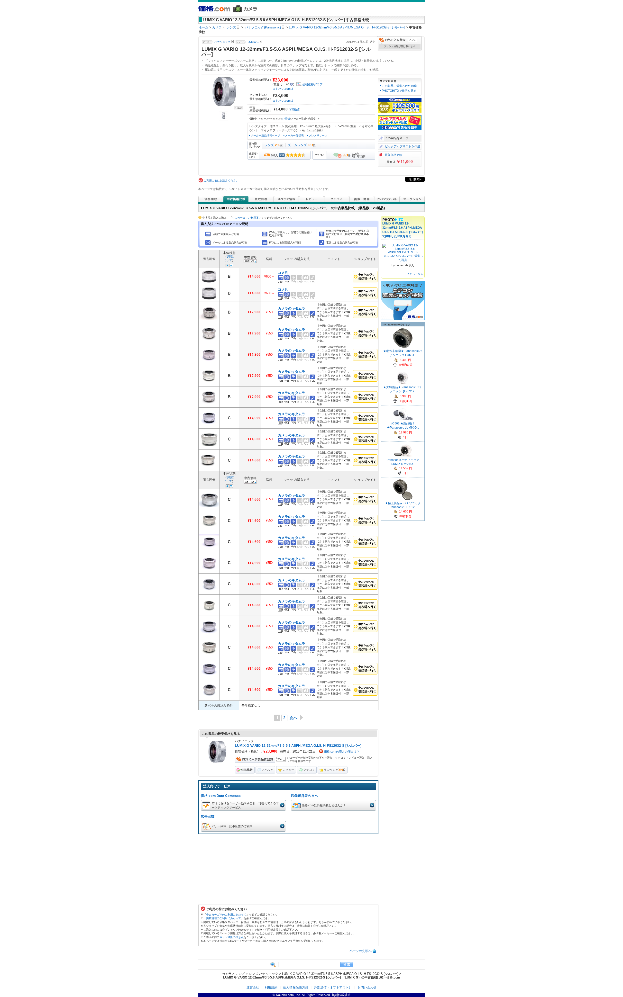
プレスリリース (318, 135)
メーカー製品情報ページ (265, 135)
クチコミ (309, 770)
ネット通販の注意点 (232, 937)
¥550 (269, 312)
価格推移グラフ (312, 84)
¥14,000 (254, 276)
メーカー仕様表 (294, 135)
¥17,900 (254, 312)
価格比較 (247, 770)
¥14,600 (254, 418)
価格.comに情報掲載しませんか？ (324, 805)
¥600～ (269, 276)
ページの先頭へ (360, 951)
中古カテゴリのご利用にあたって (226, 914)
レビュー (288, 770)
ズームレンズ (297, 145)
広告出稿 (207, 816)
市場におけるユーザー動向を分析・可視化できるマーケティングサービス (245, 805)
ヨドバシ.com (282, 88)
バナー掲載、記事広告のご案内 (232, 826)
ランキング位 (335, 770)
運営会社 (253, 987)
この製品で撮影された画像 (399, 86)
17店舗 (286, 118)
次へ (293, 718)
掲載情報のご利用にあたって (223, 918)
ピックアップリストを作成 (402, 146)
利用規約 (271, 987)
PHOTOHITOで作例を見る (399, 90)
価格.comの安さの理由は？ (341, 751)
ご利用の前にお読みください (221, 180)
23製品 (294, 109)
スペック (268, 770)
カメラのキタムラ (291, 308)
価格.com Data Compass (221, 796)
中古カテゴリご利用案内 (246, 217)
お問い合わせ (366, 987)
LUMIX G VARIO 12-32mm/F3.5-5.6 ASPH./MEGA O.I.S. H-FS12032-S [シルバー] (298, 745)
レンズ (269, 145)
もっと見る (416, 273)
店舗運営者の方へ (304, 796)
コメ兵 (283, 273)
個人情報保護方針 (295, 987)
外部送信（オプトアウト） (333, 987)
